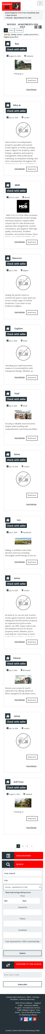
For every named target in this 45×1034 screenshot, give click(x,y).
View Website (31, 89)
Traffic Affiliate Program (26, 1010)
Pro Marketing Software (28, 1015)
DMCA (29, 997)
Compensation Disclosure (16, 997)
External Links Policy (27, 999)
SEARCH (22, 953)
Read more (32, 80)
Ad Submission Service (31, 1008)
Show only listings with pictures (18, 892)
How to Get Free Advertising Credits (26, 1030)
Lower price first (31, 34)
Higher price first (11, 37)
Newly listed (16, 34)
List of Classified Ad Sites (31, 1012)
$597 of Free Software (24, 1003)
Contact (8, 1030)
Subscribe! (22, 984)
